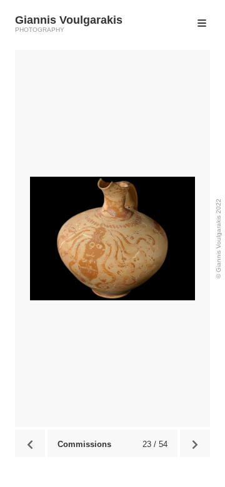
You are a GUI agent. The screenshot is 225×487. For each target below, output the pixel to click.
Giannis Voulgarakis (68, 20)
